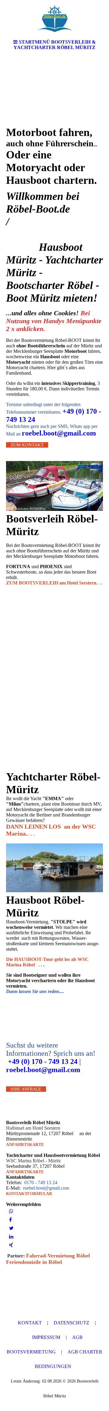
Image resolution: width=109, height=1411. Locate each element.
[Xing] (11, 1245)
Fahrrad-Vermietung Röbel (58, 1256)
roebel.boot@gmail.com (59, 433)
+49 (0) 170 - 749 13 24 (42, 1061)
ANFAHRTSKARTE (25, 1144)
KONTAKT (30, 1322)
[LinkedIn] (11, 1236)
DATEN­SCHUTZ (71, 1322)
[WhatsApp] (11, 1211)
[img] (54, 18)
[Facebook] (10, 1219)
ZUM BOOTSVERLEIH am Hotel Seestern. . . (54, 582)
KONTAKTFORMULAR (29, 1193)
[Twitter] (11, 1228)
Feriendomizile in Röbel (34, 1262)
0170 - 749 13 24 (40, 1182)
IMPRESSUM (46, 1337)
